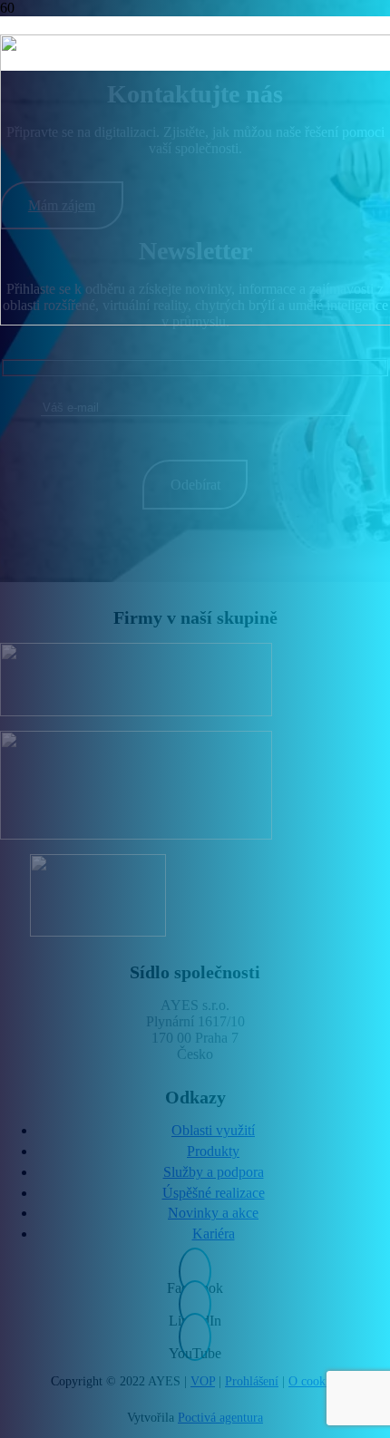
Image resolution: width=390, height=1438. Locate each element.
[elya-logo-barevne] (97, 895)
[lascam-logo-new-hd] (97, 679)
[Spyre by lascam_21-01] (97, 785)
